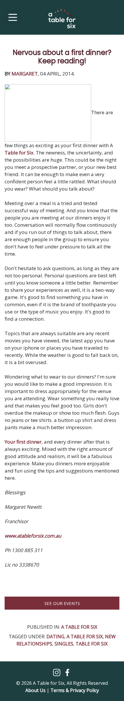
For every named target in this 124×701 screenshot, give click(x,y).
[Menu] (13, 17)
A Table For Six (79, 627)
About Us (35, 690)
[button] (57, 672)
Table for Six (19, 152)
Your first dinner (23, 441)
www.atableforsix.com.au (33, 535)
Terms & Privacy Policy (74, 690)
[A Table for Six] (62, 22)
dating (55, 636)
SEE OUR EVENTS (62, 603)
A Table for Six (85, 636)
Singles (64, 644)
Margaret (25, 73)
